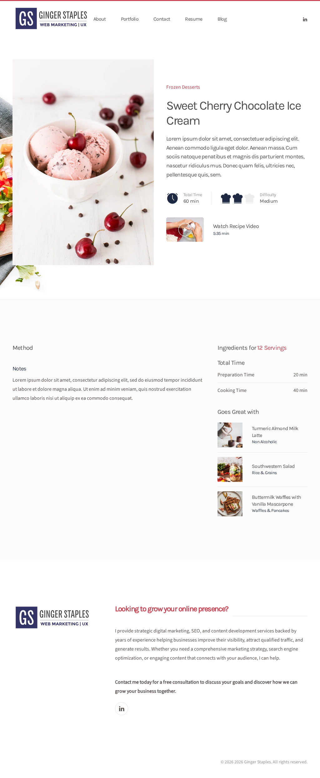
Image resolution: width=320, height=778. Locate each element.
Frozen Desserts (183, 87)
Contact (161, 19)
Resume (193, 19)
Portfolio (129, 19)
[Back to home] (52, 19)
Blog (222, 19)
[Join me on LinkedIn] (121, 708)
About (99, 19)
